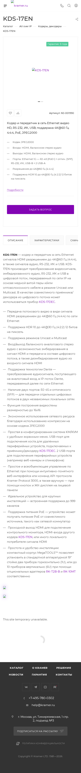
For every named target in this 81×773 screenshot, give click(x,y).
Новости (16, 674)
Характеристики (46, 240)
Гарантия (39, 674)
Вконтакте (26, 687)
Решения (63, 667)
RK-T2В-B (53, 571)
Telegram (36, 687)
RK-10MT (69, 571)
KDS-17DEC (47, 302)
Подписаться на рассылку (38, 731)
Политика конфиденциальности (43, 743)
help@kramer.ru (43, 705)
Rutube (55, 687)
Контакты (64, 674)
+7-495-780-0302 (41, 698)
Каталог (17, 667)
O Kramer (40, 667)
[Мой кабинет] (76, 6)
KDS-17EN (25, 537)
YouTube (45, 687)
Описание (15, 240)
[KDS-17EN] (40, 70)
